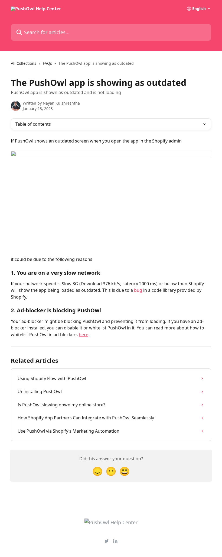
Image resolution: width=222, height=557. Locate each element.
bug (138, 290)
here (83, 335)
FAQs (47, 63)
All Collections (23, 63)
